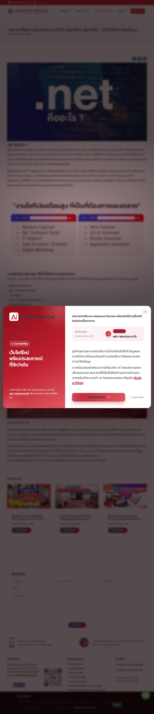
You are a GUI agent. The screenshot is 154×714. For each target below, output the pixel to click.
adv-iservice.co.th (19, 393)
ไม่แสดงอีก (137, 397)
